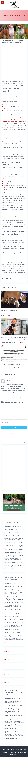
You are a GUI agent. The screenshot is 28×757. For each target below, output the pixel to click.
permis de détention (8, 116)
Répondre (24, 381)
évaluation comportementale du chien (12, 121)
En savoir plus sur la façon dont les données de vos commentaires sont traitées (14, 431)
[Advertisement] (14, 60)
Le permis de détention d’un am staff (11, 364)
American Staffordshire (8, 749)
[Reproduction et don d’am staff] (14, 299)
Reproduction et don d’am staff (9, 310)
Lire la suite (7, 315)
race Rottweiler (7, 189)
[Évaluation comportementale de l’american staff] (14, 326)
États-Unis (6, 651)
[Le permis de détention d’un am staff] (14, 353)
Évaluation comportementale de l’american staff (14, 337)
